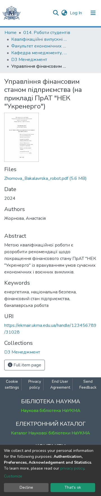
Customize (13, 476)
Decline (26, 487)
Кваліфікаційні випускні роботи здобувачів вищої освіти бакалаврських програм (39, 39)
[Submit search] (55, 13)
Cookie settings (12, 384)
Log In (76, 13)
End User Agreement (60, 384)
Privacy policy (34, 384)
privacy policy (72, 468)
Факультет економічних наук (39, 46)
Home (10, 33)
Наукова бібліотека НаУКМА (51, 410)
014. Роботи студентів (46, 33)
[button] (64, 13)
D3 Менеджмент (29, 59)
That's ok (73, 487)
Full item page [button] (26, 365)
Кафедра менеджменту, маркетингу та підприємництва (39, 53)
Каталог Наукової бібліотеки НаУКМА (50, 433)
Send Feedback (88, 384)
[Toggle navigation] (93, 13)
